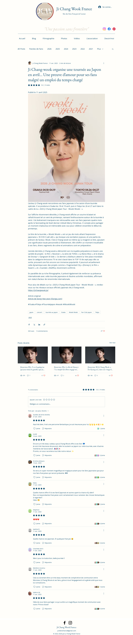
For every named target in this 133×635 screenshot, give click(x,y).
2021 (91, 49)
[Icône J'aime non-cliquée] (34, 428)
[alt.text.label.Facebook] (109, 29)
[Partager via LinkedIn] (39, 325)
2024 (66, 49)
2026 (49, 49)
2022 (83, 49)
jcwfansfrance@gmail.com (66, 631)
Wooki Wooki (73, 312)
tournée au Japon (52, 312)
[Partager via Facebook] (29, 325)
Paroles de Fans (36, 49)
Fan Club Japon (86, 312)
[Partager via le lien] (44, 325)
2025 (58, 49)
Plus (99, 49)
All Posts (21, 49)
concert (39, 312)
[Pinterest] (114, 29)
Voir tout (112, 343)
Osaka (63, 312)
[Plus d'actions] (103, 63)
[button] (113, 49)
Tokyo (97, 312)
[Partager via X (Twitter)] (34, 325)
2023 (74, 49)
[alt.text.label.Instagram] (104, 29)
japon (31, 312)
